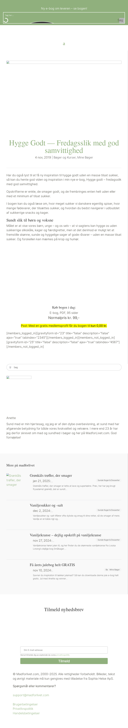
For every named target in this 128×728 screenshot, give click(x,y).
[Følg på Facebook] (60, 2)
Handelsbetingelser (26, 713)
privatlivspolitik (62, 655)
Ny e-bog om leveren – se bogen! (64, 8)
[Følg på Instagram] (67, 2)
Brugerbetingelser (25, 704)
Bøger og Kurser (65, 157)
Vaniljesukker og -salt (46, 505)
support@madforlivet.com (31, 695)
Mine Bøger (85, 157)
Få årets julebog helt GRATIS (52, 564)
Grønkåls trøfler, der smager (51, 475)
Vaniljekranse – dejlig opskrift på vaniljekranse (65, 534)
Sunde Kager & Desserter (109, 480)
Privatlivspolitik (23, 709)
